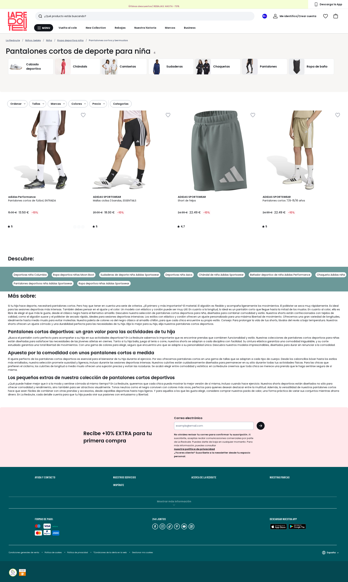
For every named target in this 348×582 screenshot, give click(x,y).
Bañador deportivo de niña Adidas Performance (280, 275)
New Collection (96, 28)
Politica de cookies (53, 552)
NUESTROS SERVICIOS (124, 477)
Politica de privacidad (77, 552)
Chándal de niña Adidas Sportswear (221, 275)
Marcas (170, 28)
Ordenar (16, 104)
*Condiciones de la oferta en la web (110, 552)
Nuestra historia (145, 28)
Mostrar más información (174, 501)
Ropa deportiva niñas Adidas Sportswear (104, 283)
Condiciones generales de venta (24, 552)
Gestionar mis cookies (142, 552)
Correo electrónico (188, 418)
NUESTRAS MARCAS (279, 477)
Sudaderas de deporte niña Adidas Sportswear (130, 275)
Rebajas (120, 28)
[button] (335, 16)
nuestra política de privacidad (194, 449)
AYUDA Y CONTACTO (45, 477)
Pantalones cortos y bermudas (108, 40)
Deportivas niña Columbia (30, 275)
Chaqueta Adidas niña (331, 275)
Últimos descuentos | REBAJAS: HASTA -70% (154, 6)
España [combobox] (331, 552)
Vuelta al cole (68, 28)
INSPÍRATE (118, 485)
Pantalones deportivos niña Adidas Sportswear (43, 283)
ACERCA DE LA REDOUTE (203, 477)
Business (190, 28)
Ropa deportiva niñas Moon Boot (73, 275)
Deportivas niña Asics (178, 275)
